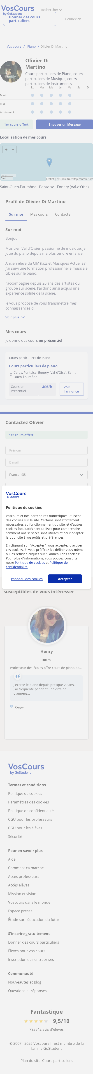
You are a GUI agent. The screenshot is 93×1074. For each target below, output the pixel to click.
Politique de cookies (30, 562)
